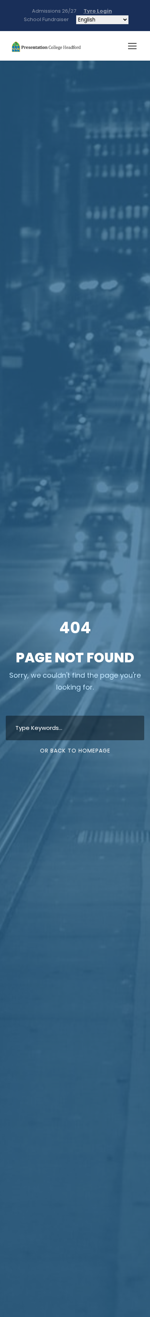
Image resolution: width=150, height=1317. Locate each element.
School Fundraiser (45, 19)
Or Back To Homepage (75, 750)
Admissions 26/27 (54, 11)
